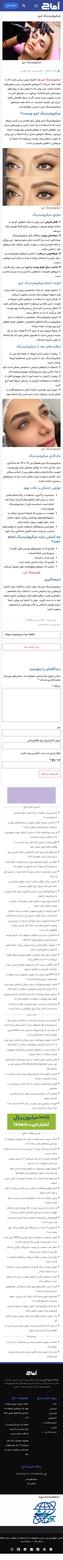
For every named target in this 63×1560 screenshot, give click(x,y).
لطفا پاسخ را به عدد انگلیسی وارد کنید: (40, 753)
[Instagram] (12, 1549)
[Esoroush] (25, 1549)
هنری (54, 1427)
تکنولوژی (52, 1418)
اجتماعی (53, 1408)
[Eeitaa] (18, 1549)
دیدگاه (56, 686)
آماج (32, 1541)
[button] (36, 6)
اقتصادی (53, 1413)
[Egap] (31, 1549)
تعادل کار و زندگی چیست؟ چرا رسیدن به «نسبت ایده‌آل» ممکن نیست (17, 1429)
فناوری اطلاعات (50, 1422)
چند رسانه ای (51, 1432)
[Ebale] (38, 1549)
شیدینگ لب (31, 572)
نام (59, 727)
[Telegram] (50, 1549)
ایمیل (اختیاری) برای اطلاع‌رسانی (44, 740)
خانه (55, 1404)
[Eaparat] (44, 1549)
